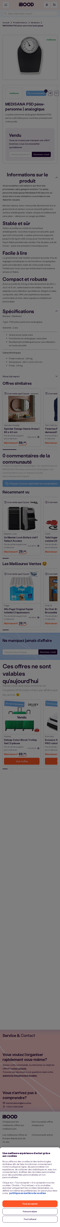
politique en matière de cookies (27, 1193)
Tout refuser (30, 1219)
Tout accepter (30, 1203)
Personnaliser (30, 1211)
